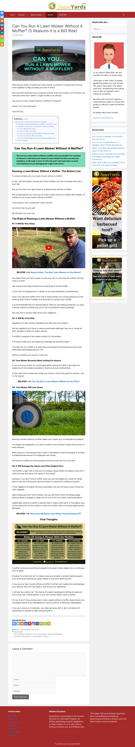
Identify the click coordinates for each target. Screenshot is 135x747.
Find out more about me (103, 118)
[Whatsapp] (45, 623)
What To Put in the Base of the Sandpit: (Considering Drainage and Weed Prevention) (108, 156)
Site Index (12, 735)
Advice (50, 15)
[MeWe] (37, 623)
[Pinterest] (29, 623)
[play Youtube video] (48, 247)
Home (12, 15)
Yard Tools (35, 629)
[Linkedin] (25, 623)
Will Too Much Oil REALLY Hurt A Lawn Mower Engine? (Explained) (38, 634)
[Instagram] (33, 623)
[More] (49, 623)
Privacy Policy (14, 722)
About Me (62, 15)
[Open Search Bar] (124, 15)
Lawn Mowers (25, 629)
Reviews (22, 15)
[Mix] (41, 623)
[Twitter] (18, 623)
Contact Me (13, 719)
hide (25, 119)
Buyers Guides (36, 15)
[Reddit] (22, 623)
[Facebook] (14, 623)
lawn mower (18, 632)
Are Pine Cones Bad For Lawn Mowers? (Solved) (31, 636)
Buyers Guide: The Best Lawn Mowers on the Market (56, 272)
